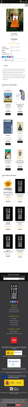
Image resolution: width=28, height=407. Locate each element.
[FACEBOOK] (11, 302)
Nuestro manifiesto (14, 331)
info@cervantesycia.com (14, 309)
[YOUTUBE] (17, 302)
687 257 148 (14, 307)
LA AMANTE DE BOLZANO (8, 161)
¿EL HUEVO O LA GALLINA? (20, 195)
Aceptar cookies (11, 405)
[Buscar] (26, 5)
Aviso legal (14, 318)
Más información (23, 402)
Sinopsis (6, 65)
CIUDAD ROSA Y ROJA (20, 223)
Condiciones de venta (14, 320)
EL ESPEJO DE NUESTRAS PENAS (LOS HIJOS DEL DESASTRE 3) (20, 161)
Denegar (18, 405)
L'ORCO (20, 133)
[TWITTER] (13, 302)
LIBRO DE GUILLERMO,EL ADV (8, 251)
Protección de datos (14, 322)
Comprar (8, 114)
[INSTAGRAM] (15, 302)
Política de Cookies (14, 324)
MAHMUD (8, 135)
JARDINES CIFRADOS (7, 223)
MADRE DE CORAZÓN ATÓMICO (8, 105)
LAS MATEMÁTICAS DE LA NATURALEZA (8, 195)
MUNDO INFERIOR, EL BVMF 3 (20, 251)
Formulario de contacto (14, 311)
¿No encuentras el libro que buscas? (14, 333)
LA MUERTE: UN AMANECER (20, 105)
